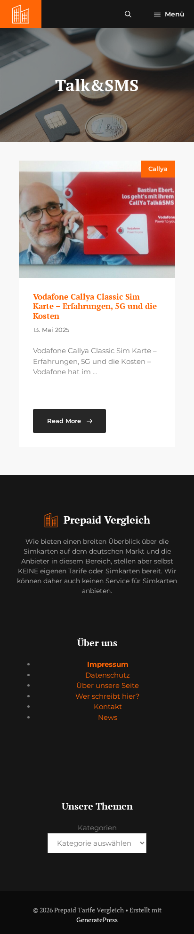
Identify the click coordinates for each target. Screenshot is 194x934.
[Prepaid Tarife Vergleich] (20, 14)
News (107, 717)
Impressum (108, 664)
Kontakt (108, 706)
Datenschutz (107, 675)
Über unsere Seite (107, 685)
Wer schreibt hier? (107, 696)
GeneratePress (97, 919)
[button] (128, 14)
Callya (158, 168)
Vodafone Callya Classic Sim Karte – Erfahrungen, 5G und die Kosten (95, 306)
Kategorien (97, 827)
